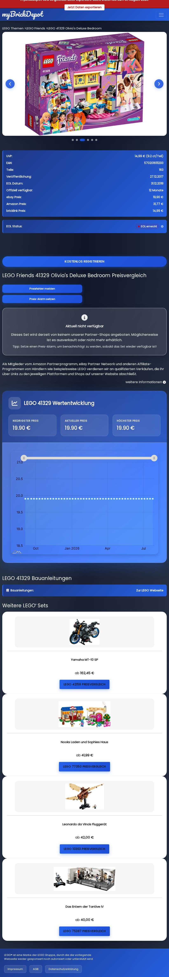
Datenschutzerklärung (63, 969)
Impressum (15, 969)
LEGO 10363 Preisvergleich (84, 849)
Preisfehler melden (42, 289)
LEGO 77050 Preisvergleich (84, 766)
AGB (36, 969)
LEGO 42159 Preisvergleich (85, 684)
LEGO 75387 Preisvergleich (84, 931)
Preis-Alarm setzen (42, 299)
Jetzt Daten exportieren (84, 7)
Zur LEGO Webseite (149, 590)
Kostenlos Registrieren (84, 261)
